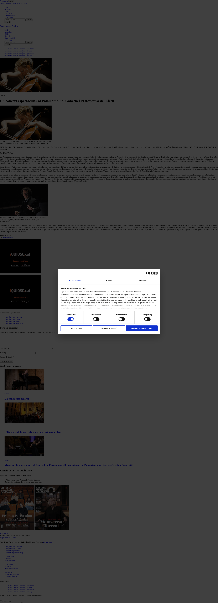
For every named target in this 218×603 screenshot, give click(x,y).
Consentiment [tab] (75, 281)
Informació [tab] (143, 281)
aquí (105, 308)
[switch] (96, 319)
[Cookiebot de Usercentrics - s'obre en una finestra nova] (148, 273)
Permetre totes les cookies (141, 328)
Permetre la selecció (109, 328)
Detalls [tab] (109, 281)
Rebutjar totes (76, 328)
